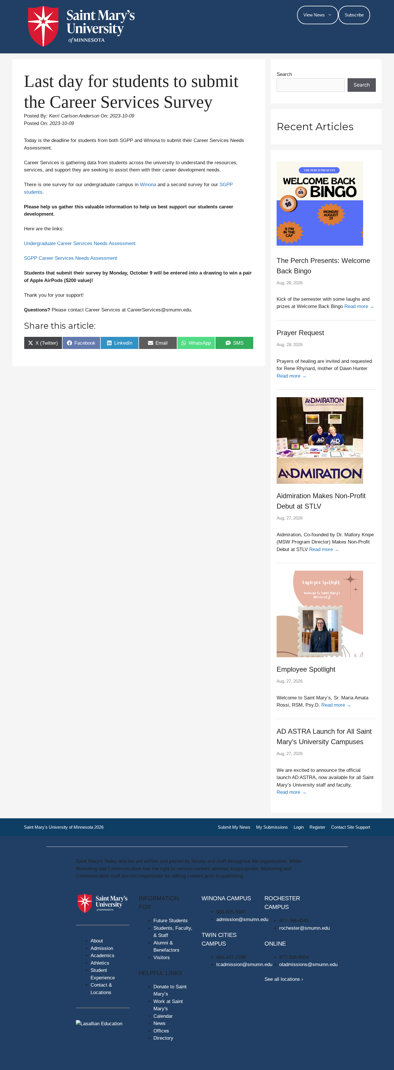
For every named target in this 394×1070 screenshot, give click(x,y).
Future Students (170, 920)
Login (299, 827)
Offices (161, 1031)
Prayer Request (300, 333)
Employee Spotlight (306, 669)
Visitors (161, 957)
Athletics (100, 963)
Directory (163, 1038)
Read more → (359, 306)
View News (314, 14)
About (97, 941)
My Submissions (272, 827)
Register (317, 827)
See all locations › (283, 979)
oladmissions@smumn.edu (308, 964)
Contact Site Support (350, 827)
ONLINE (275, 943)
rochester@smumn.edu (304, 928)
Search (284, 74)
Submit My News (234, 827)
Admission (102, 948)
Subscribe (354, 14)
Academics (103, 955)
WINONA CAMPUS (226, 898)
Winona (148, 184)
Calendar (163, 1016)
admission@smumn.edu (242, 919)
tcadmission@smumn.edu (244, 964)
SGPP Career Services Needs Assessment (70, 258)
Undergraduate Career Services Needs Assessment (80, 243)
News (159, 1023)
